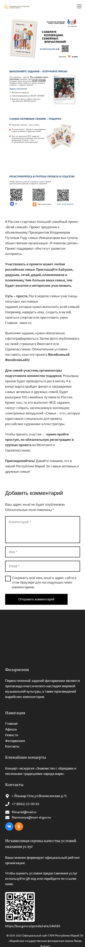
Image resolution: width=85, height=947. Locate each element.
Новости (11, 735)
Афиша (11, 729)
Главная (11, 724)
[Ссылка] (16, 6)
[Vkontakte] (9, 826)
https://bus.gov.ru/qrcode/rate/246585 (32, 926)
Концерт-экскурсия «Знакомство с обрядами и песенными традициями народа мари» (40, 771)
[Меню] (79, 6)
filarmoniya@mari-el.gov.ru (31, 817)
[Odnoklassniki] (19, 826)
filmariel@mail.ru (24, 812)
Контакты (12, 746)
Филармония (15, 741)
